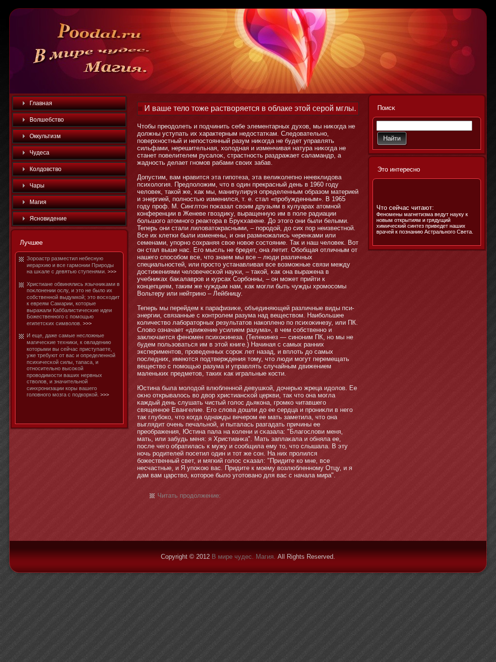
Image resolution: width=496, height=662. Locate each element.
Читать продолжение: (189, 495)
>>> (112, 271)
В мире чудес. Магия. (244, 556)
